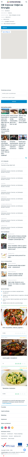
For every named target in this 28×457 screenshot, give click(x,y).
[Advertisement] (14, 76)
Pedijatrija (3, 176)
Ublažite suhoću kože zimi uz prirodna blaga (13, 303)
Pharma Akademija (18, 433)
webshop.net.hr (17, 436)
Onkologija (4, 218)
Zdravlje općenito (12, 280)
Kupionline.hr (4, 438)
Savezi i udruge (4, 163)
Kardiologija (4, 211)
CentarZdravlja (14, 2)
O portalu (3, 407)
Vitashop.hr (3, 433)
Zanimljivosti (11, 234)
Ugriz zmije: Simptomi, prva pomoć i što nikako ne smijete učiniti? (16, 283)
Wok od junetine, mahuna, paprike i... (13, 327)
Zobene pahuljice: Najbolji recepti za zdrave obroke (15, 274)
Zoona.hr (11, 436)
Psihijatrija (3, 169)
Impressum (4, 419)
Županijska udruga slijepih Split (8, 165)
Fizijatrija (3, 183)
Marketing (3, 415)
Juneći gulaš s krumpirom (10, 358)
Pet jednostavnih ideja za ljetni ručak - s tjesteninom (16, 266)
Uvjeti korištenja (5, 411)
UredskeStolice (4, 436)
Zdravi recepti (11, 438)
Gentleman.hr (10, 433)
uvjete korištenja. (6, 403)
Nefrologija (4, 197)
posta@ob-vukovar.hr (9, 21)
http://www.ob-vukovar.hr (9, 23)
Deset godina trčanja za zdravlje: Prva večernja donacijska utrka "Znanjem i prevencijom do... (17, 237)
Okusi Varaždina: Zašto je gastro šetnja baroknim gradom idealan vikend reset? (17, 247)
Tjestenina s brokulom (9, 388)
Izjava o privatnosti (6, 423)
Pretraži (14, 101)
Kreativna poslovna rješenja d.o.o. (11, 453)
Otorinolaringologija (6, 204)
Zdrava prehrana (12, 263)
